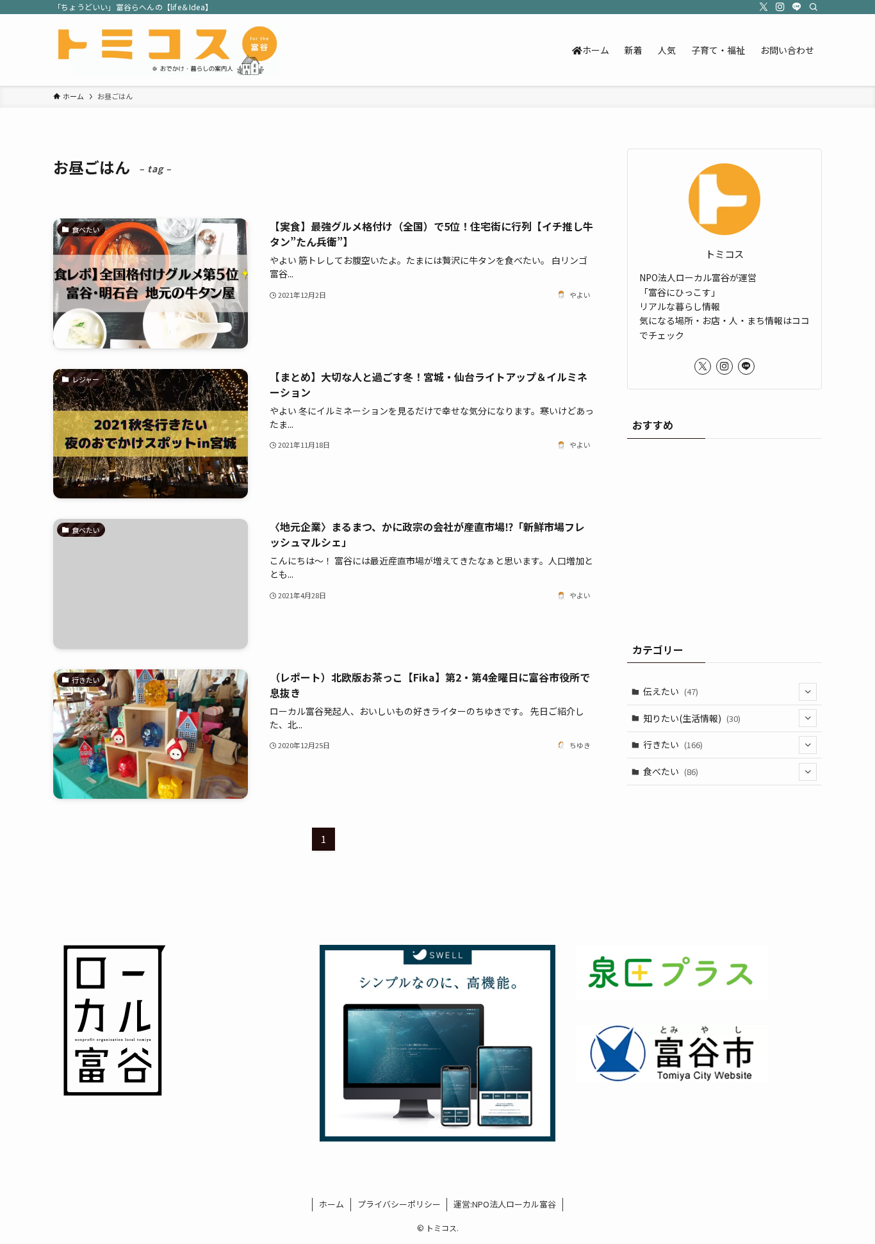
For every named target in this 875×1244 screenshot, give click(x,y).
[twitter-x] (763, 7)
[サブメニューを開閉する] (808, 692)
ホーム (331, 1204)
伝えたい (670, 691)
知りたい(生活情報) (691, 718)
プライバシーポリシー (399, 1204)
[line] (797, 7)
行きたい (673, 744)
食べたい (670, 771)
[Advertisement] (724, 534)
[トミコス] (167, 50)
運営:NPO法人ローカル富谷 (505, 1204)
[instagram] (780, 7)
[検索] (813, 7)
